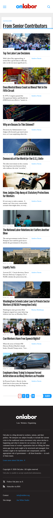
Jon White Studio (23, 500)
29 (33, 396)
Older (47, 396)
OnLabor (26, 6)
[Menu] (5, 7)
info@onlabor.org (23, 495)
